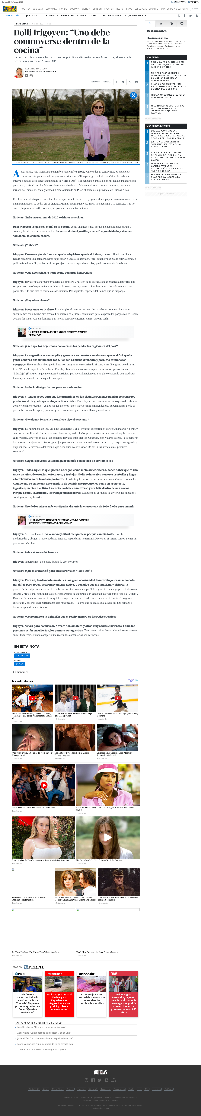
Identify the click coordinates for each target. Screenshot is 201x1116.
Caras (45, 1089)
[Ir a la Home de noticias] (100, 1072)
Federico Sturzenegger (60, 15)
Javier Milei (33, 15)
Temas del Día (11, 15)
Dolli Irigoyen (22, 655)
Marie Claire (57, 1089)
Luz (139, 1089)
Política (25, 8)
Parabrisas (105, 1089)
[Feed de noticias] (197, 16)
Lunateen (157, 1089)
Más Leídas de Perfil (159, 126)
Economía (51, 8)
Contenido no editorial (174, 8)
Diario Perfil (34, 1089)
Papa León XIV (88, 15)
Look (131, 1089)
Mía (146, 1089)
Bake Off (19, 664)
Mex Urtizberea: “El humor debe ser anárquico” (41, 1027)
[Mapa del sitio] (113, 1080)
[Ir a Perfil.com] (193, 2)
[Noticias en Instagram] (179, 16)
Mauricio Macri (112, 15)
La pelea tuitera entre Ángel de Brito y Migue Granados (58, 334)
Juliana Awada (137, 15)
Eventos (109, 8)
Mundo (63, 8)
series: (17, 660)
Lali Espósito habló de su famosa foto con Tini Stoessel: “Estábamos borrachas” (59, 522)
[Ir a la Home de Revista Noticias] (9, 9)
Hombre (81, 1089)
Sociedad (38, 8)
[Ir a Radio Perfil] (178, 2)
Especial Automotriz (146, 8)
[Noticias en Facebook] (184, 16)
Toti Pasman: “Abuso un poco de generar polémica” (43, 1049)
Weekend (93, 1089)
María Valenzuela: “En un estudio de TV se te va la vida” (45, 1043)
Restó (119, 8)
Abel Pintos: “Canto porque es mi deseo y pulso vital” (44, 1032)
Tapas (129, 8)
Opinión (97, 8)
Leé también (36, 328)
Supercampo (119, 1089)
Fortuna (70, 1089)
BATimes (169, 1089)
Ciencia (86, 8)
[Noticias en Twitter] (190, 16)
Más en (17, 967)
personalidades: (23, 652)
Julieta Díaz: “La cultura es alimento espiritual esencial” (45, 1038)
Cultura (74, 8)
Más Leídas (153, 57)
